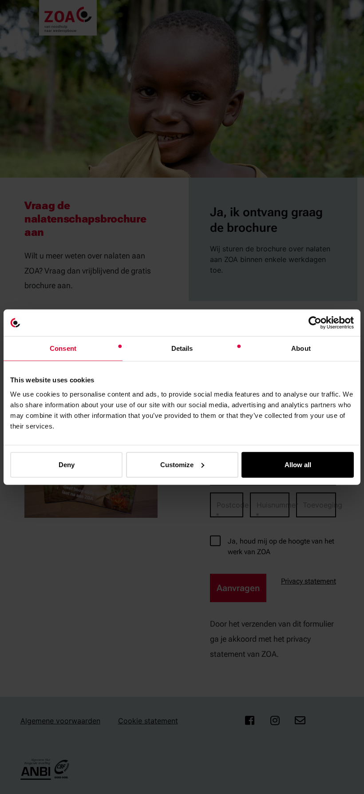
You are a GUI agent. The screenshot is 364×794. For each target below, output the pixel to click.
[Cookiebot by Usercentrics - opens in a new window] (315, 323)
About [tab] (301, 348)
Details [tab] (182, 348)
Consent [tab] (63, 348)
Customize (177, 464)
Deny (67, 464)
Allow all (298, 464)
